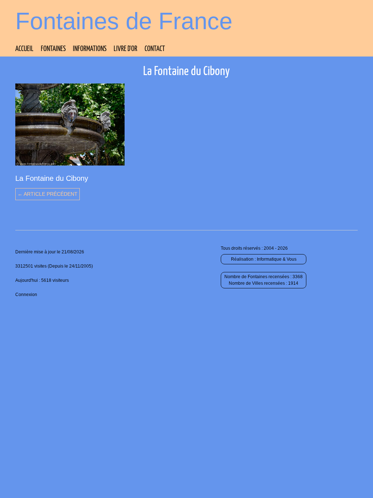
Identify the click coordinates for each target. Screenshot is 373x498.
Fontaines (53, 49)
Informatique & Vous (277, 259)
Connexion (26, 294)
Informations (89, 49)
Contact (155, 49)
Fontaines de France (123, 21)
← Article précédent (47, 194)
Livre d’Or (125, 49)
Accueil (24, 49)
